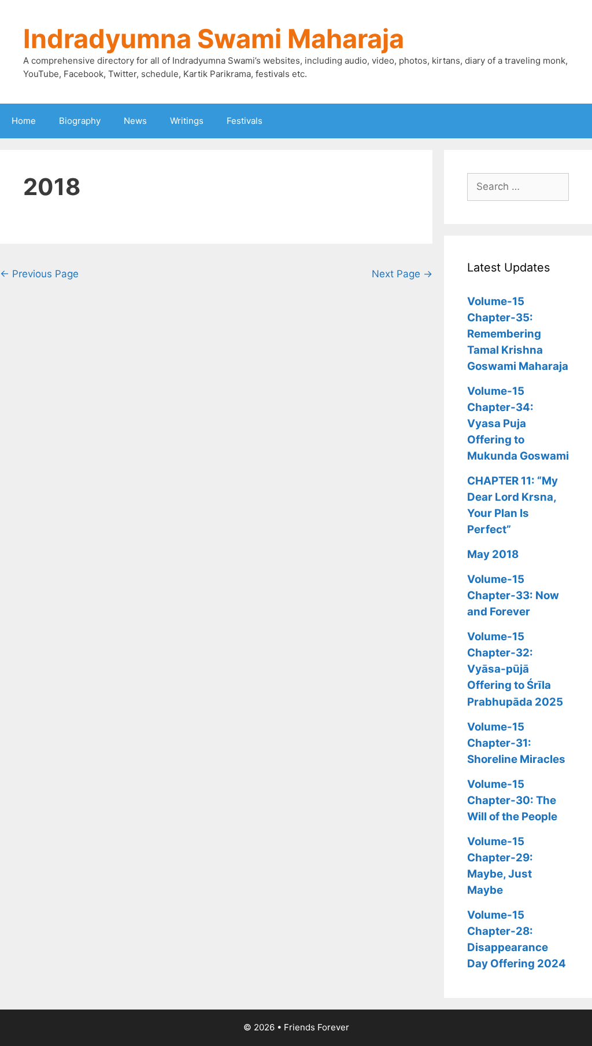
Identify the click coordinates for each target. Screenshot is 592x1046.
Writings (187, 120)
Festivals (244, 120)
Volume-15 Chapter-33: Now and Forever (513, 595)
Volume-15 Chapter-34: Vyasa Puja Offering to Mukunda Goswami (518, 423)
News (135, 120)
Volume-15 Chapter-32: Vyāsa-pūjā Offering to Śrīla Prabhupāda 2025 (515, 669)
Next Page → (402, 274)
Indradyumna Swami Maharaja (213, 38)
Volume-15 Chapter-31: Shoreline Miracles (516, 743)
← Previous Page (39, 274)
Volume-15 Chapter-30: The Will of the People (512, 800)
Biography (80, 120)
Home (24, 120)
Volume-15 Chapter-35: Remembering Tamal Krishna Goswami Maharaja (517, 334)
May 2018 (493, 554)
